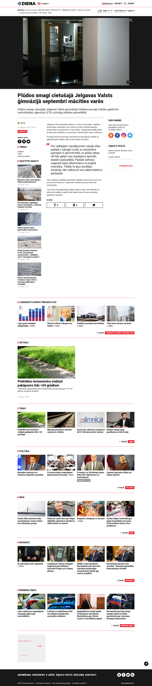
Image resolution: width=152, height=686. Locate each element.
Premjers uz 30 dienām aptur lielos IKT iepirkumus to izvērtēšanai (90, 474)
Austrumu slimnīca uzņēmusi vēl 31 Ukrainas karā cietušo (91, 430)
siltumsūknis (36, 656)
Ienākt (131, 3)
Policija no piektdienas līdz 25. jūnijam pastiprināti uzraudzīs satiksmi (60, 613)
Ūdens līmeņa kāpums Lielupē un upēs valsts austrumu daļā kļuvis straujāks (27, 281)
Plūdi (20, 154)
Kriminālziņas (27, 590)
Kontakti (90, 675)
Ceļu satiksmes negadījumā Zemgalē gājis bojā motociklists (31, 613)
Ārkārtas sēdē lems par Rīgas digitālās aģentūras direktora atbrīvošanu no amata (61, 520)
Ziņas (22, 408)
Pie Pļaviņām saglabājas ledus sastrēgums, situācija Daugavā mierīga (29, 205)
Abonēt (118, 3)
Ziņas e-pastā (64, 675)
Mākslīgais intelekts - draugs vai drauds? (77, 10)
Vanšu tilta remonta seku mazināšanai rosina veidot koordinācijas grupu (30, 520)
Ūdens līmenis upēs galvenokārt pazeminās (28, 229)
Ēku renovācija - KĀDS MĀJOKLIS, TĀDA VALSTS (44, 10)
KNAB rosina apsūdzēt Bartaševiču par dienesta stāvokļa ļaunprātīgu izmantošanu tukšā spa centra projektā (88, 568)
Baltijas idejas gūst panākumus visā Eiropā (117, 430)
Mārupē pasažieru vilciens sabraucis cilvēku (59, 430)
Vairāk (101, 333)
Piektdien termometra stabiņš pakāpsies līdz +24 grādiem (40, 383)
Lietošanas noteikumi (43, 683)
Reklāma (79, 675)
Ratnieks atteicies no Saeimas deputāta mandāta (30, 473)
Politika (24, 451)
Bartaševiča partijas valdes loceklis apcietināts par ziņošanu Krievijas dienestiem (118, 615)
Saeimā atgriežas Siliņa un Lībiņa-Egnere (119, 473)
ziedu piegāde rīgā (24, 641)
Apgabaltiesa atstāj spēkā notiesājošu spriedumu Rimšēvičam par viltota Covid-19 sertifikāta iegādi (89, 615)
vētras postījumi (24, 156)
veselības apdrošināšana (29, 650)
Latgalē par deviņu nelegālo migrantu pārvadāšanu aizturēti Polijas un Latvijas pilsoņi (60, 567)
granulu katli (24, 655)
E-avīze (50, 675)
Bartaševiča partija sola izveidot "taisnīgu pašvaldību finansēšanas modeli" (120, 566)
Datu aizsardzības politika (61, 683)
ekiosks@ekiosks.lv (127, 683)
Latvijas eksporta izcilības (28, 13)
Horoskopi (38, 675)
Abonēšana (24, 675)
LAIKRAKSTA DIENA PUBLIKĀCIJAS (37, 302)
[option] (76, 53)
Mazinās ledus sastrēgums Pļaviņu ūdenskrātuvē (29, 181)
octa (40, 646)
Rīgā (21, 497)
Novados (22, 132)
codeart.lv (83, 683)
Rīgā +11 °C (107, 11)
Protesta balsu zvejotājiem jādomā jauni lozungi (60, 473)
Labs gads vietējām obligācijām (27, 324)
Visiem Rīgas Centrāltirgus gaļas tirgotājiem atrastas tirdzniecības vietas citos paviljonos (119, 522)
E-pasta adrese (114, 157)
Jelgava (21, 152)
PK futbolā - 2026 (45, 13)
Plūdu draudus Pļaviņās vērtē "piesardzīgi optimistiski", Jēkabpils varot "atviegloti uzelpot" (29, 253)
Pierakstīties (126, 166)
